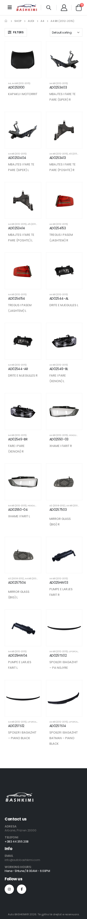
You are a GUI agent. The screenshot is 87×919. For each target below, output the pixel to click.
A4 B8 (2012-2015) (21, 83)
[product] (23, 59)
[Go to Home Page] (6, 21)
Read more (33, 49)
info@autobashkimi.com (22, 860)
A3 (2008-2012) (57, 505)
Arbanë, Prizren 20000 (20, 830)
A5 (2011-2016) (76, 153)
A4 (9, 83)
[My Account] (64, 7)
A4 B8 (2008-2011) (75, 505)
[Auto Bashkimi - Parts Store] (26, 7)
